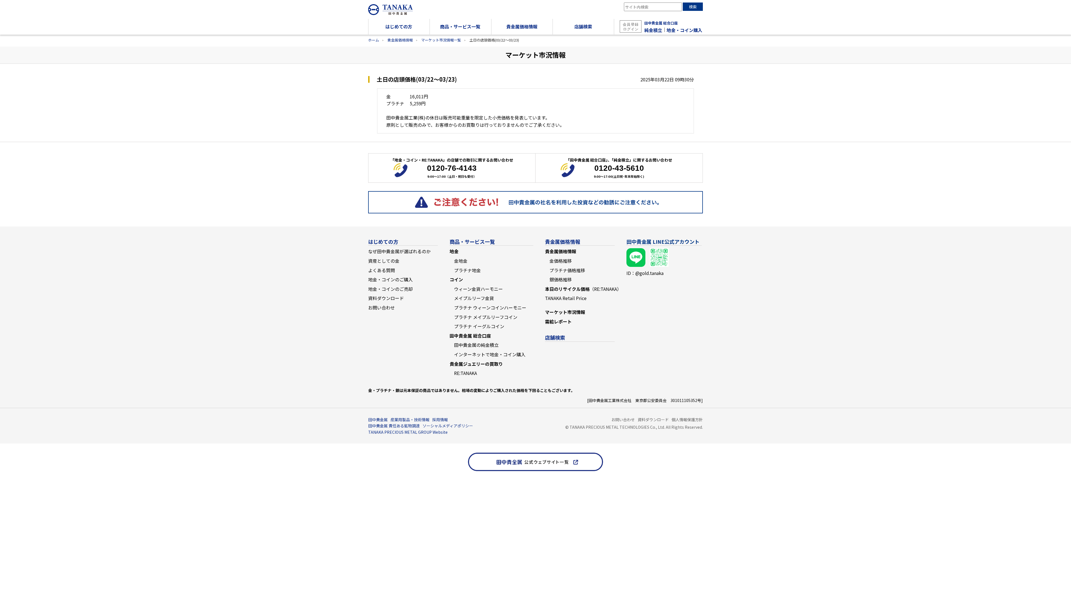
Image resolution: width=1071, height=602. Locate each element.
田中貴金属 (378, 419)
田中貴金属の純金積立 (476, 345)
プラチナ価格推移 (567, 270)
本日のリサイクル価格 (583, 289)
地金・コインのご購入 (390, 279)
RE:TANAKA (465, 373)
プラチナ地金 (467, 270)
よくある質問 (381, 270)
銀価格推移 (560, 279)
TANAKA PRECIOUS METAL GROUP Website (408, 432)
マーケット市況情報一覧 (441, 40)
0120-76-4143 (452, 168)
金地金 (460, 260)
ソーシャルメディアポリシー (448, 425)
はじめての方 (383, 241)
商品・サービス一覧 (472, 241)
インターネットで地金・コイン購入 (489, 354)
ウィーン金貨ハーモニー (478, 289)
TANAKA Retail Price (566, 298)
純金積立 (653, 30)
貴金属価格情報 (400, 40)
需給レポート (558, 321)
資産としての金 (383, 260)
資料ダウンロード (386, 298)
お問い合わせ (381, 307)
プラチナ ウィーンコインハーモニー (490, 307)
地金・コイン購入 (684, 30)
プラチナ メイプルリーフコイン (485, 317)
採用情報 (440, 419)
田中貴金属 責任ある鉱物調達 (394, 425)
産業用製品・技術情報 (410, 419)
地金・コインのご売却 (390, 289)
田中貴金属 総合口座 (661, 23)
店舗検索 (555, 337)
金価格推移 (560, 260)
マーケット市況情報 (565, 312)
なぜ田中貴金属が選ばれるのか (399, 251)
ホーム (373, 40)
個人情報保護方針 (687, 419)
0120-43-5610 (619, 168)
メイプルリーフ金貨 (474, 298)
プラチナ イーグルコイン (479, 326)
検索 (693, 6)
